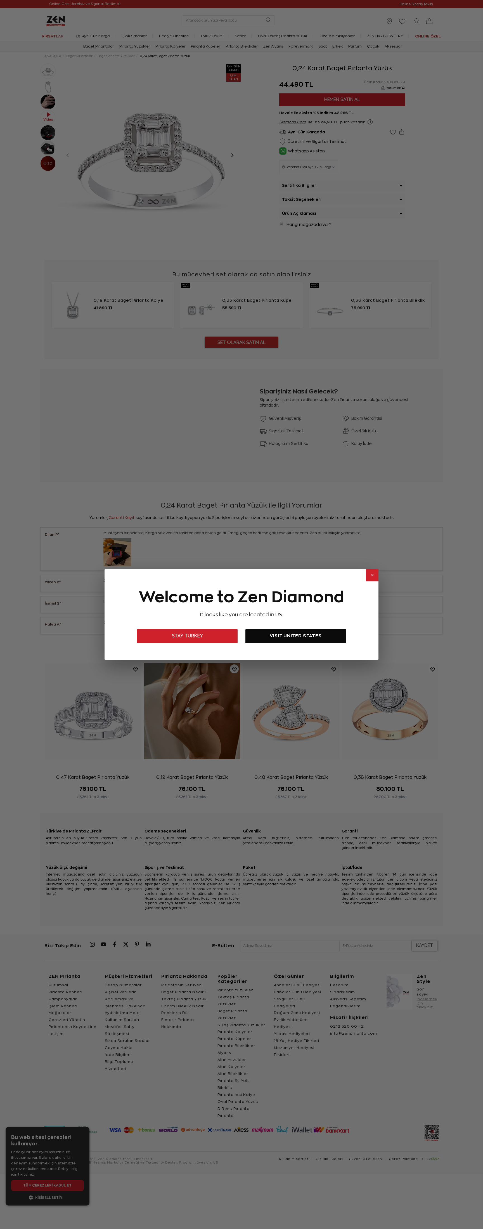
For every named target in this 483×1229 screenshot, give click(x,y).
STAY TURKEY (187, 636)
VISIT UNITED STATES (295, 635)
